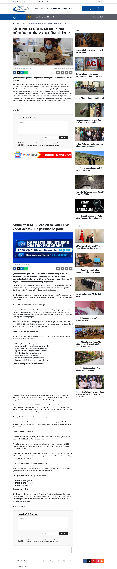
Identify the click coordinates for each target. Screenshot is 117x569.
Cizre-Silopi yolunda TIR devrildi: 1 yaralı (47, 17)
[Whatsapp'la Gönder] (26, 72)
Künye (46, 561)
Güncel (42, 8)
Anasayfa (17, 23)
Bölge (49, 8)
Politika (56, 8)
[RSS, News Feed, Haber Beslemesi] (102, 561)
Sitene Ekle (41, 1)
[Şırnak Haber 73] (21, 8)
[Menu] (84, 8)
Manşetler (19, 1)
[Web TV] (99, 1)
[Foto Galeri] (103, 1)
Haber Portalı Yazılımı (21, 566)
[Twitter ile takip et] (89, 561)
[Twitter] (18, 72)
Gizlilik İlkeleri (60, 561)
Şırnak (35, 8)
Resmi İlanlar (67, 8)
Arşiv (35, 1)
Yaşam (24, 23)
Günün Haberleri (28, 1)
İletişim (52, 561)
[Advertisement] (43, 380)
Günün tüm (98, 17)
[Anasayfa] (14, 1)
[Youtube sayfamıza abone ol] (93, 561)
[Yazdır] (58, 72)
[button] (62, 72)
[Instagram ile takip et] (98, 561)
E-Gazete (48, 1)
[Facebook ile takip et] (85, 561)
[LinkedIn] (22, 72)
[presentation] (19, 17)
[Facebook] (14, 72)
